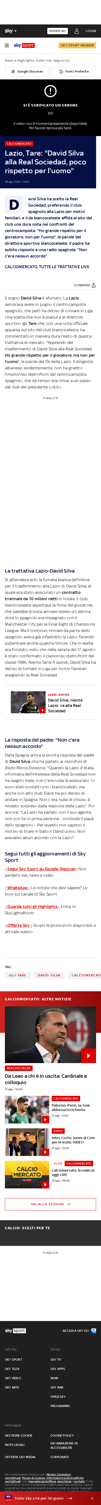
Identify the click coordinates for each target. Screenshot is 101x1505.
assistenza (64, 1481)
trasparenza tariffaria (42, 1481)
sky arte (12, 1387)
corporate (59, 1457)
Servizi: (55, 1349)
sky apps (57, 1369)
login (91, 31)
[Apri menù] (7, 45)
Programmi (60, 1406)
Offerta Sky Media (20, 1457)
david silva (49, 975)
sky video (13, 1378)
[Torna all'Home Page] (24, 45)
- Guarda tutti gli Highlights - (32, 906)
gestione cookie (18, 1435)
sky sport (13, 1359)
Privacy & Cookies (33, 1478)
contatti (79, 1481)
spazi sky (58, 1396)
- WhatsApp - (17, 887)
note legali (14, 1445)
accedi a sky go (76, 1331)
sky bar (56, 1387)
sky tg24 (12, 1369)
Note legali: (13, 1425)
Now (54, 1378)
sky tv (55, 1359)
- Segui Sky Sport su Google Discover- (41, 868)
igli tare (17, 975)
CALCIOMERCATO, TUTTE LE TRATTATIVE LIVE (47, 266)
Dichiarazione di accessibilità (63, 1445)
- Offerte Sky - (18, 925)
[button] (43, 1498)
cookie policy (62, 1435)
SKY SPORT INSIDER (77, 45)
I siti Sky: (11, 1349)
